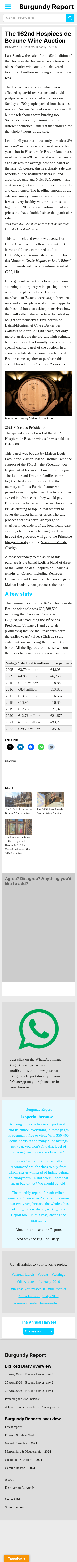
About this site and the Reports (38, 1229)
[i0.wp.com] (38, 393)
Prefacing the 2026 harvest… (24, 1399)
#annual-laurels (23, 1274)
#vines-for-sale (25, 1303)
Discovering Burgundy (20, 1487)
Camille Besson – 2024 (20, 1468)
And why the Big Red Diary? (38, 1239)
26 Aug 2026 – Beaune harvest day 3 (29, 1374)
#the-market (57, 1289)
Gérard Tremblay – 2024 (21, 1443)
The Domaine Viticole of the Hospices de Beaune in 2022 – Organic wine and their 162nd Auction (18, 845)
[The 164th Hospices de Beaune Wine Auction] (50, 799)
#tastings (58, 1274)
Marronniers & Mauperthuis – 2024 (28, 1451)
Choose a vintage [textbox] (38, 1331)
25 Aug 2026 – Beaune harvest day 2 (29, 1382)
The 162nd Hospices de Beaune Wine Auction (38, 37)
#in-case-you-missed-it (28, 1289)
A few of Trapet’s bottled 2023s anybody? (32, 1407)
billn (53, 47)
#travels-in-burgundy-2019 (39, 1296)
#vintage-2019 (49, 1282)
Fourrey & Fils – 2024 (19, 1435)
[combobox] (38, 1331)
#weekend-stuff (51, 1303)
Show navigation (8, 7)
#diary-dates (26, 1282)
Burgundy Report (46, 7)
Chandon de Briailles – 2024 (23, 1459)
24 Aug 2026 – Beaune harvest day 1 (29, 1390)
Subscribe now (14, 1507)
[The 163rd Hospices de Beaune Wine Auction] (18, 799)
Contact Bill (13, 1499)
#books (43, 1274)
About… (10, 1479)
